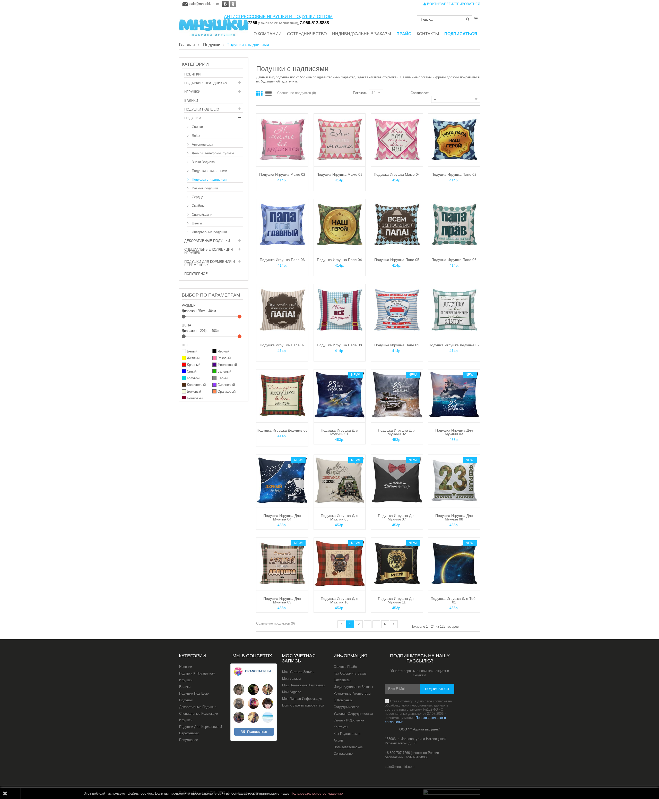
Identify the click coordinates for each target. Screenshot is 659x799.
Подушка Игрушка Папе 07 (282, 345)
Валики (191, 101)
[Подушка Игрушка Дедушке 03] (282, 395)
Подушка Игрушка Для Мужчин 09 (282, 600)
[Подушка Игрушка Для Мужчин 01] (340, 395)
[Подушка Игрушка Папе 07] (282, 310)
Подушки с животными (209, 171)
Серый (223, 378)
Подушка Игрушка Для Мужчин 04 (282, 517)
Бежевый (194, 391)
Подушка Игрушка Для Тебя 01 (454, 600)
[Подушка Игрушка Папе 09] (397, 310)
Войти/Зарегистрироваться (303, 705)
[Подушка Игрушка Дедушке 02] (454, 310)
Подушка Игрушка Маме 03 (339, 174)
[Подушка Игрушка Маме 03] (340, 139)
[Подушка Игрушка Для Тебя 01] (454, 563)
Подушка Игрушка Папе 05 (396, 260)
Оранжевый (227, 391)
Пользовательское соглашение (348, 750)
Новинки (192, 74)
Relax (195, 136)
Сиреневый (226, 385)
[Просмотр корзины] (475, 18)
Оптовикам (342, 680)
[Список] (268, 93)
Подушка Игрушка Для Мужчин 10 (339, 600)
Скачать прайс (345, 667)
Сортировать (420, 93)
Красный (193, 365)
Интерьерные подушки (209, 232)
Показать (360, 93)
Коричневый (196, 385)
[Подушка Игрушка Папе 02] (454, 139)
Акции (338, 740)
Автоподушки (202, 144)
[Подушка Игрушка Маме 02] (282, 139)
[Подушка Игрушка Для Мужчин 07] (397, 480)
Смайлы (197, 206)
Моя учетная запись (299, 658)
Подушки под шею (201, 109)
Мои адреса (291, 692)
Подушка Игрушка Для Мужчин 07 (396, 517)
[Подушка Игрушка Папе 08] (340, 310)
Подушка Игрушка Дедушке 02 (454, 345)
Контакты (341, 727)
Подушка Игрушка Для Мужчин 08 (454, 517)
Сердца (197, 197)
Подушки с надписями (209, 179)
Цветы (196, 223)
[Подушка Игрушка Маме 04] (397, 139)
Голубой (193, 378)
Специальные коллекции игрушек (208, 251)
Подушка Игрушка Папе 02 (453, 174)
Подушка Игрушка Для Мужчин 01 (339, 432)
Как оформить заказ (350, 673)
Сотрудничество (346, 707)
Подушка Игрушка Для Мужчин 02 (396, 432)
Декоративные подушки (207, 241)
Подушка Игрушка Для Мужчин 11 (396, 600)
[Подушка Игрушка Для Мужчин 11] (397, 563)
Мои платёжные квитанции (303, 685)
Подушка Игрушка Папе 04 (339, 260)
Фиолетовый (227, 365)
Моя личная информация (302, 699)
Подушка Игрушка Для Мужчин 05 (339, 517)
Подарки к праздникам (206, 83)
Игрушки (192, 92)
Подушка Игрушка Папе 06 (453, 260)
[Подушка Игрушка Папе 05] (397, 224)
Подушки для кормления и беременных (209, 263)
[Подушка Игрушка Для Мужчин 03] (454, 395)
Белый (192, 351)
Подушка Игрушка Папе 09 (396, 345)
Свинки (197, 127)
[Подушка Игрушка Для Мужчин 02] (397, 395)
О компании (343, 700)
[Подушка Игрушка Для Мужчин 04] (282, 480)
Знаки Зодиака (203, 162)
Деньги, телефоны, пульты (212, 153)
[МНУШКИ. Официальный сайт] (213, 25)
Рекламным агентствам (352, 693)
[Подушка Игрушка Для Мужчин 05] (340, 480)
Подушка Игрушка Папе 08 (339, 345)
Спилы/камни (201, 214)
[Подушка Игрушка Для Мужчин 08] (454, 480)
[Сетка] (259, 93)
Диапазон (189, 311)
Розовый (224, 358)
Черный (223, 351)
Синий (191, 371)
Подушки (192, 118)
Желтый (193, 358)
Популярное (196, 274)
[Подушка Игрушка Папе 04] (340, 224)
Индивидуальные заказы (353, 687)
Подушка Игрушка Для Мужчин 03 (454, 432)
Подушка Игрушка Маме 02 (282, 174)
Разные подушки (204, 188)
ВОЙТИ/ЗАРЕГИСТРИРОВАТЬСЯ (453, 4)
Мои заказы (291, 678)
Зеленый (224, 371)
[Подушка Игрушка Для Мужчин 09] (282, 563)
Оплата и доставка (349, 720)
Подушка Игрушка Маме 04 (397, 174)
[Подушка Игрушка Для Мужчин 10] (340, 563)
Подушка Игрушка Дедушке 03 (282, 430)
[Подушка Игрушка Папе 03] (282, 224)
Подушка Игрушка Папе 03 (282, 260)
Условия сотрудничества (353, 714)
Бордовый (195, 398)
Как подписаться (347, 734)
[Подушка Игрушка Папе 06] (454, 224)
